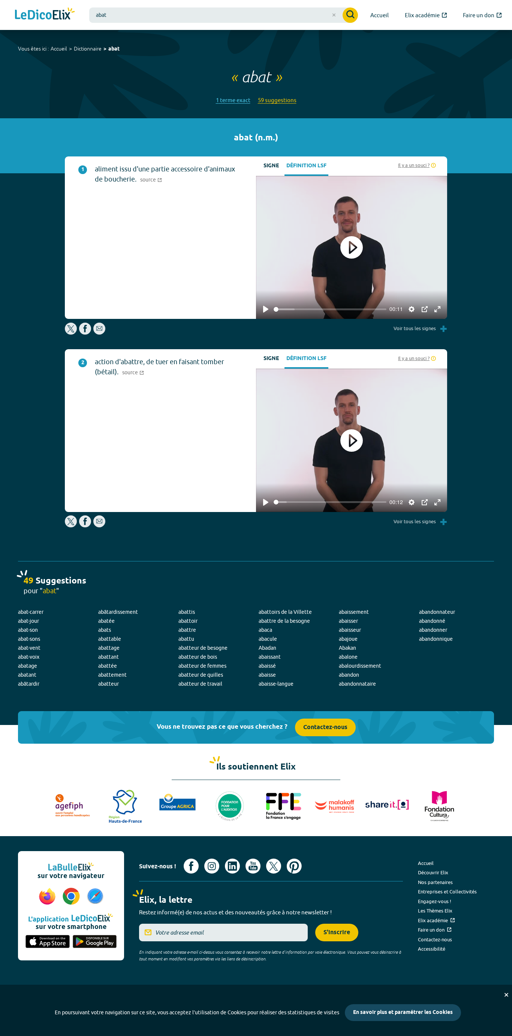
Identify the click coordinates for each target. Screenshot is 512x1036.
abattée (107, 666)
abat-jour (28, 621)
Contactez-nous (325, 727)
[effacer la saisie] (334, 15)
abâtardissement (118, 612)
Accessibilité (431, 949)
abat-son (28, 630)
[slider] (330, 309)
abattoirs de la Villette (285, 612)
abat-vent (29, 648)
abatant (27, 675)
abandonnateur (437, 612)
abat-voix (28, 657)
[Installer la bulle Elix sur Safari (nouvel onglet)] (95, 897)
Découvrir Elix (433, 872)
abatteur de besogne (203, 648)
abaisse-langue (276, 684)
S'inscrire (336, 932)
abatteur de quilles (200, 675)
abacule (268, 639)
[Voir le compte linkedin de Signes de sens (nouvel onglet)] (232, 866)
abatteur (108, 684)
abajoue (348, 639)
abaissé (267, 666)
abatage (27, 666)
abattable (109, 639)
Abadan (267, 648)
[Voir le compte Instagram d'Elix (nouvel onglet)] (211, 866)
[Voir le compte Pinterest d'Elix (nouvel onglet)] (294, 866)
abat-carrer (30, 612)
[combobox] (223, 15)
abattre (187, 630)
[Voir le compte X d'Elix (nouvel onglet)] (273, 866)
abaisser (348, 621)
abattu (186, 639)
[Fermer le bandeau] (506, 994)
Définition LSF (306, 166)
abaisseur (350, 630)
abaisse (267, 675)
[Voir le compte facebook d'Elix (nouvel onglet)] (191, 866)
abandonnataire (357, 684)
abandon (349, 675)
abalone (348, 657)
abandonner (433, 630)
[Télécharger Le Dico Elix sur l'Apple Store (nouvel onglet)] (47, 942)
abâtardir (28, 684)
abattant (108, 657)
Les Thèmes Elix (435, 911)
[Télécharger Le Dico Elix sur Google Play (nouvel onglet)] (95, 942)
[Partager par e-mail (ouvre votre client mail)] (99, 332)
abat (114, 49)
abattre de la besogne (284, 621)
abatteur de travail (200, 684)
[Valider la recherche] (350, 15)
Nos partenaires (435, 882)
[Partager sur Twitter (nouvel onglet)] (71, 332)
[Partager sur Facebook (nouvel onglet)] (85, 332)
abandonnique (436, 639)
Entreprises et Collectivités (447, 892)
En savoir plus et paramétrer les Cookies (403, 1012)
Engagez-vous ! (434, 901)
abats (104, 630)
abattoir (188, 621)
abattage (109, 648)
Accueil (59, 49)
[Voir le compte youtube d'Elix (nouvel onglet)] (253, 866)
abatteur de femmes (202, 666)
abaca (265, 630)
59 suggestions (277, 100)
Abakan (347, 648)
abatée (106, 621)
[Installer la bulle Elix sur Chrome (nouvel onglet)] (72, 897)
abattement (112, 675)
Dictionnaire (88, 49)
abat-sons (29, 639)
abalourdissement (360, 666)
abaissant (270, 657)
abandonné (432, 621)
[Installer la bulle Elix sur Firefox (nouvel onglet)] (48, 897)
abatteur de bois (197, 657)
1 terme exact (233, 100)
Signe (271, 166)
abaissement (354, 612)
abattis (186, 612)
